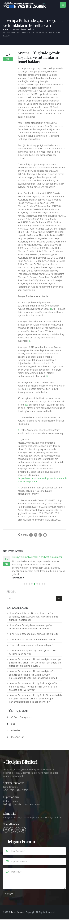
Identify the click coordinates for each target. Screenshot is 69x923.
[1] (50, 309)
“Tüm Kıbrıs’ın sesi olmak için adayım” (31, 645)
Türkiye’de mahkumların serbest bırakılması (37, 557)
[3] (47, 376)
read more (17, 577)
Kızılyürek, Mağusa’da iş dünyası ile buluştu (33, 633)
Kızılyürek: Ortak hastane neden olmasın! (32, 639)
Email (45, 535)
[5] (26, 404)
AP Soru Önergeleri (21, 717)
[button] (24, 583)
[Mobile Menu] (63, 5)
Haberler (15, 730)
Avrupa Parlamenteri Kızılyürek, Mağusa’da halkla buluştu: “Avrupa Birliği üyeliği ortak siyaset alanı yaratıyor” (33, 686)
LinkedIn (40, 535)
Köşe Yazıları (17, 737)
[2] (29, 341)
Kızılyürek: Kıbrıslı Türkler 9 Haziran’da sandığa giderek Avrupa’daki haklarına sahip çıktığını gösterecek (33, 616)
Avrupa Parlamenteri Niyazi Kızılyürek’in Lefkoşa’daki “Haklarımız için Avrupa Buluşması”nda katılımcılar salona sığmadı (33, 674)
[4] (27, 389)
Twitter (35, 535)
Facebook (31, 535)
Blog (13, 723)
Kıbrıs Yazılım (17, 912)
